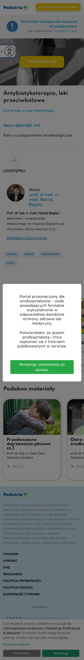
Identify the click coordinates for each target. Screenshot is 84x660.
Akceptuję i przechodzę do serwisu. (42, 367)
